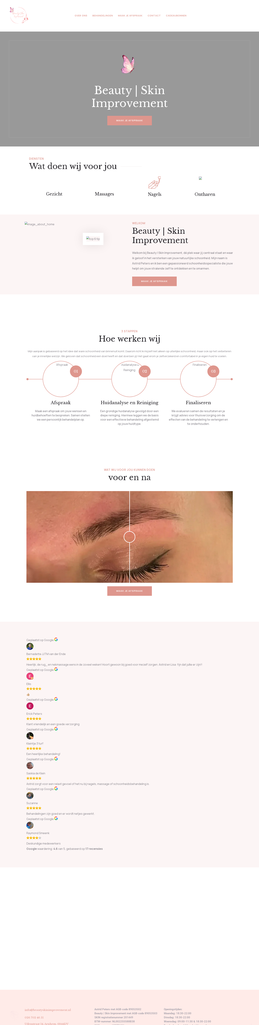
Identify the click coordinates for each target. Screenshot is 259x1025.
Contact (154, 15)
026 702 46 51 (34, 1017)
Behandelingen (102, 15)
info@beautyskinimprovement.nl (48, 1010)
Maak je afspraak (130, 15)
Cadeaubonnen (176, 15)
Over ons (81, 15)
